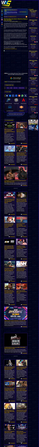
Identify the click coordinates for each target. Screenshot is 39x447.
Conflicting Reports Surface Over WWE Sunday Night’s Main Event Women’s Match (15, 348)
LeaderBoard (21, 110)
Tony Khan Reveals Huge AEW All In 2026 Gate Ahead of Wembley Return (22, 154)
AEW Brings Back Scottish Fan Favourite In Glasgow (22, 411)
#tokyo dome (21, 87)
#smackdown (33, 16)
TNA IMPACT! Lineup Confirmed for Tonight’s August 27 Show (21, 247)
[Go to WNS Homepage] (6, 4)
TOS (30, 118)
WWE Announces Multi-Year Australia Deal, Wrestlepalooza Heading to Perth (9, 131)
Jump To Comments (8, 103)
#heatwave (33, 32)
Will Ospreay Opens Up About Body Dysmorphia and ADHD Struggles (9, 291)
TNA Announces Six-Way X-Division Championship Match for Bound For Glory (22, 200)
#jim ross (15, 87)
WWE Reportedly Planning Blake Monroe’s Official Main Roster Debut (9, 368)
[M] (11, 16)
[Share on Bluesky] (10, 95)
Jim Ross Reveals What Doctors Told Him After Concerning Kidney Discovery (9, 225)
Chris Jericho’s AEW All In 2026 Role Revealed (9, 432)
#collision (33, 48)
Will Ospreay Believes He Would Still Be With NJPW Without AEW (9, 411)
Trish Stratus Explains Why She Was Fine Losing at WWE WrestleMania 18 (9, 269)
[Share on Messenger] (16, 95)
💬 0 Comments (12, 143)
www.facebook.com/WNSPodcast (11, 48)
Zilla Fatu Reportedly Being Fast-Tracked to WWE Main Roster (21, 130)
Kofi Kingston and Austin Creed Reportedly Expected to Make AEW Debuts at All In (15, 181)
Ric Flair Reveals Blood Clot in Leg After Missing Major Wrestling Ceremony (9, 154)
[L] (12, 16)
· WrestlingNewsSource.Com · (6, 7)
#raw (33, 25)
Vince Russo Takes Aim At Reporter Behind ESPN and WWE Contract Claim (9, 389)
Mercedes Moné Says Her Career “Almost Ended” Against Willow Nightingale (22, 389)
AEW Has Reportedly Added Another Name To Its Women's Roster (21, 269)
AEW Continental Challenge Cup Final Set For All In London (21, 432)
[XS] (8, 16)
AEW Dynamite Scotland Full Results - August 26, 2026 (14, 320)
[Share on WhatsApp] (22, 95)
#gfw (11, 87)
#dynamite (33, 40)
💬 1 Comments (24, 185)
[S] (10, 16)
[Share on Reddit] (19, 95)
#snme (33, 56)
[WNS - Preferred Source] (16, 78)
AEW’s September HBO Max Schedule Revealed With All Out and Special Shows (9, 248)
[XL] (13, 16)
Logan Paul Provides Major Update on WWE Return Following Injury (22, 368)
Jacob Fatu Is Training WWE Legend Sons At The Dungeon (22, 291)
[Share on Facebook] (13, 95)
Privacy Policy (34, 118)
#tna (8, 87)
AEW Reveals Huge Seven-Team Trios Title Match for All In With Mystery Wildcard (9, 201)
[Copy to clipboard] (7, 95)
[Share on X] (25, 95)
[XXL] (15, 16)
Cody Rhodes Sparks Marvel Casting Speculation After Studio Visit (21, 225)
